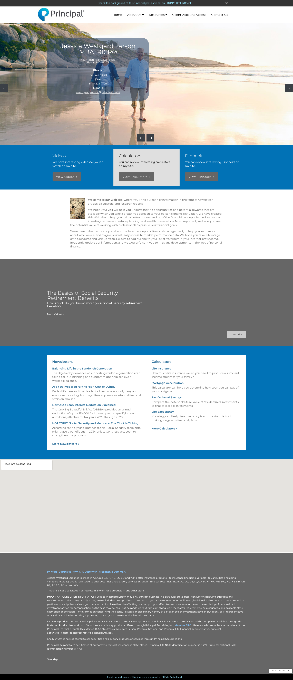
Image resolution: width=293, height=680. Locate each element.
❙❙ (150, 137)
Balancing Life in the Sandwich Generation (82, 368)
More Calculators (165, 428)
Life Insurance (161, 368)
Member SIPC (183, 625)
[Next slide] (289, 88)
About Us (134, 15)
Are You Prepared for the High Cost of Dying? (83, 386)
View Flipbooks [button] (200, 176)
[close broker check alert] (226, 3)
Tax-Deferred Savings (167, 397)
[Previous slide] (4, 88)
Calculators (161, 362)
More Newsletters (65, 443)
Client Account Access (189, 15)
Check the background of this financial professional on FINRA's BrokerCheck (145, 3)
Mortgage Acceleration (168, 383)
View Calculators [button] (134, 176)
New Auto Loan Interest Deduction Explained (84, 405)
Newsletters (62, 362)
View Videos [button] (65, 176)
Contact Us (219, 15)
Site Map (52, 659)
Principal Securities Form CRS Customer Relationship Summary (86, 571)
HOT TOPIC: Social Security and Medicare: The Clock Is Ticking (95, 423)
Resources (157, 15)
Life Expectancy (163, 411)
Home (117, 15)
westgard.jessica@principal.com (98, 92)
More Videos (55, 314)
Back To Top (279, 670)
